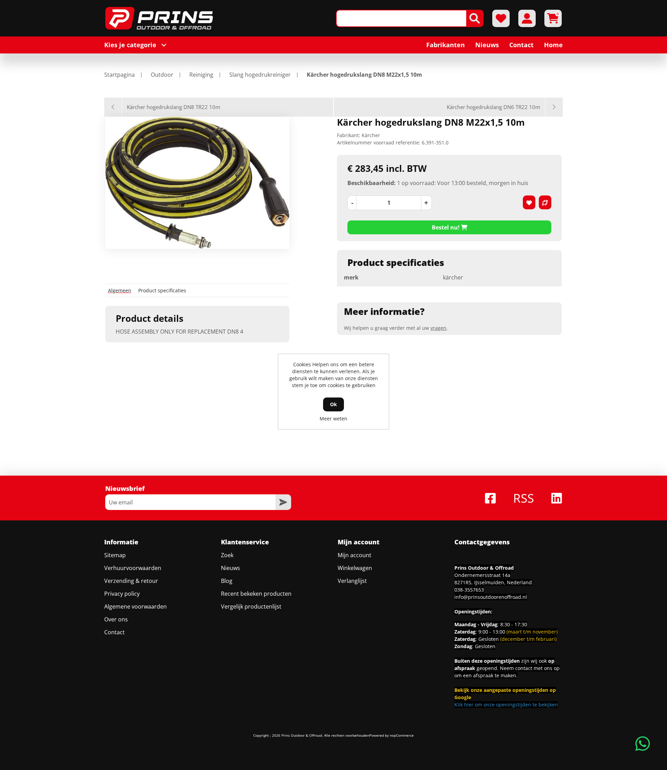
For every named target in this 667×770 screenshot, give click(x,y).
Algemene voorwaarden (135, 606)
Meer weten (333, 418)
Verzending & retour (131, 581)
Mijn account (354, 555)
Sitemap (115, 555)
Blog (226, 581)
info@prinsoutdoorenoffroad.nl (490, 597)
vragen (438, 328)
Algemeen (119, 290)
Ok (333, 404)
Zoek (227, 555)
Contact (114, 632)
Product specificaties (162, 290)
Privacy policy (122, 593)
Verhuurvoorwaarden (132, 568)
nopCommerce (402, 735)
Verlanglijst (352, 581)
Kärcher (371, 135)
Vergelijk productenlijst (251, 606)
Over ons (116, 619)
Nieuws (230, 568)
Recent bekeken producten (256, 593)
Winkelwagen (355, 568)
